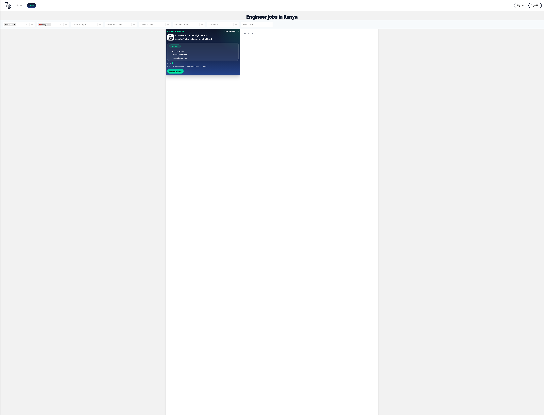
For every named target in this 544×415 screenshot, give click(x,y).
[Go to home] (8, 5)
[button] (14, 24)
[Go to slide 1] (167, 63)
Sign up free (175, 71)
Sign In (520, 5)
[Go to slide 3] (172, 63)
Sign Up (535, 5)
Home (19, 5)
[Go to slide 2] (170, 63)
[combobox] (51, 24)
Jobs (31, 5)
